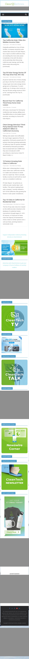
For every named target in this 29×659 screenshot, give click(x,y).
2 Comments (13, 107)
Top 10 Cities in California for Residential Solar (14, 201)
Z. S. (8, 44)
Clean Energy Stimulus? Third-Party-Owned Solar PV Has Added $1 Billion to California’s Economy (14, 127)
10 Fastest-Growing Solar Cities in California (12, 162)
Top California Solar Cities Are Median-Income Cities (14, 41)
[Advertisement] (14, 285)
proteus (9, 107)
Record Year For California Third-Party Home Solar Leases (13, 103)
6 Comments (13, 133)
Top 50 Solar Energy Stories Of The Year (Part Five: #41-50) (14, 73)
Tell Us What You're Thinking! (15, 44)
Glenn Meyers (10, 204)
